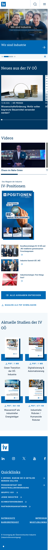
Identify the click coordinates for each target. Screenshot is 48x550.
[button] (2, 56)
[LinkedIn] (3, 458)
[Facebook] (45, 458)
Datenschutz (8, 518)
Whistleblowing (38, 522)
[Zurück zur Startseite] (3, 4)
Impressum (41, 518)
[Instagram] (13, 458)
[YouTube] (34, 458)
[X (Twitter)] (24, 458)
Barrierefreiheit (10, 522)
